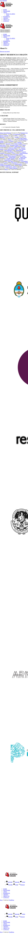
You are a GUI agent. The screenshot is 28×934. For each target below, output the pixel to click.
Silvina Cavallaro (18, 143)
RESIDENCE (6, 16)
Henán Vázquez (19, 154)
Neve (1, 900)
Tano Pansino (10, 151)
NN (4, 138)
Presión (2, 142)
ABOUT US (6, 19)
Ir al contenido (3, 0)
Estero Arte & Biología (5, 133)
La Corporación (17, 134)
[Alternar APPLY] (26, 37)
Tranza (11, 141)
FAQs (7, 15)
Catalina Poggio (18, 146)
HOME (5, 9)
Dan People (14, 162)
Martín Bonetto (19, 150)
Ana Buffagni (24, 161)
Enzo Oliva (2, 145)
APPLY (5, 891)
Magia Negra (23, 157)
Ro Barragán (22, 158)
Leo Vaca (21, 160)
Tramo (9, 139)
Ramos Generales (4, 135)
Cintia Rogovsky (18, 164)
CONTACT (6, 21)
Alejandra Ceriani (14, 145)
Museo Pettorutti (13, 168)
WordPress (11, 900)
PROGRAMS (6, 11)
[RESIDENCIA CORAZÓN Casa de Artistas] (6, 7)
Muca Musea (23, 138)
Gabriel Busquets (23, 153)
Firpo (20, 165)
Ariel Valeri (10, 161)
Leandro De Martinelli (5, 165)
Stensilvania (7, 154)
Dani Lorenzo (11, 149)
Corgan (5, 162)
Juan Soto (8, 143)
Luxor (13, 153)
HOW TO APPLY (10, 14)
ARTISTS (5, 18)
